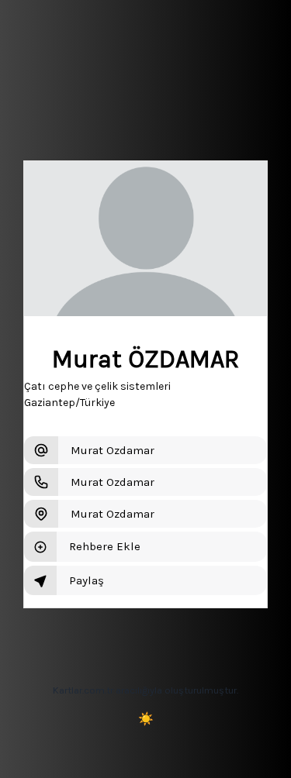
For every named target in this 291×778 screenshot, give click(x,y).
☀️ (146, 718)
